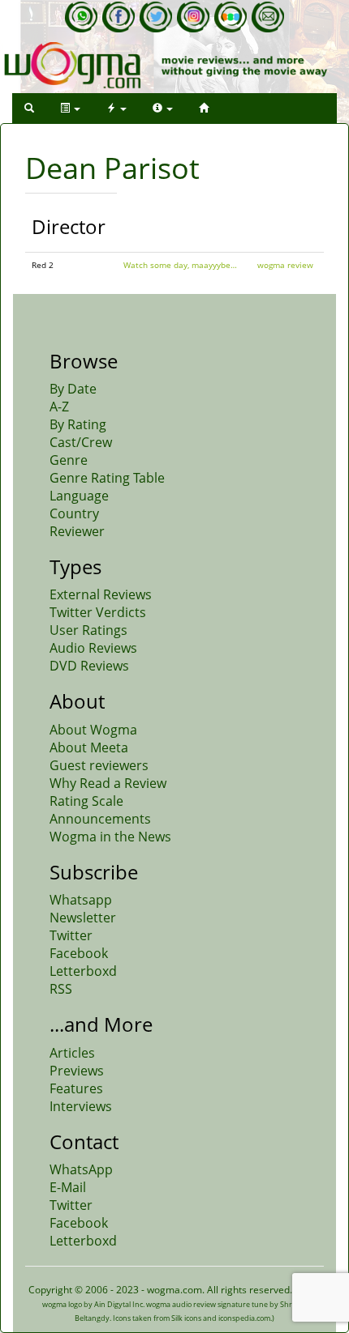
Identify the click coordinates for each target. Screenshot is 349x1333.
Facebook (79, 953)
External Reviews (101, 594)
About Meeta (89, 747)
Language (79, 496)
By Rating (78, 424)
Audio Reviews (93, 648)
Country (74, 513)
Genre (69, 460)
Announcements (100, 819)
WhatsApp (81, 1169)
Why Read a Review (108, 783)
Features (76, 1088)
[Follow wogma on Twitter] (156, 17)
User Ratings (88, 630)
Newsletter (83, 917)
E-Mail (68, 1187)
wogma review (285, 264)
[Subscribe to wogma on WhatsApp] (81, 17)
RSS (61, 989)
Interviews (81, 1106)
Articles (72, 1053)
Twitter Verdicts (98, 612)
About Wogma (93, 730)
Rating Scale (86, 801)
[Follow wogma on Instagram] (193, 17)
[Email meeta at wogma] (268, 17)
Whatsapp (81, 900)
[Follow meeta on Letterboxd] (230, 17)
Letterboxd (83, 971)
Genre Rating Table (107, 478)
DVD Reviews (89, 666)
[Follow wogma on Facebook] (118, 17)
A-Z (59, 406)
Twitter (71, 935)
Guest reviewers (99, 765)
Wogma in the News (110, 836)
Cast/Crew (81, 442)
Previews (77, 1071)
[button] (29, 108)
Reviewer (77, 531)
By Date (73, 389)
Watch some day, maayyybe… (180, 264)
